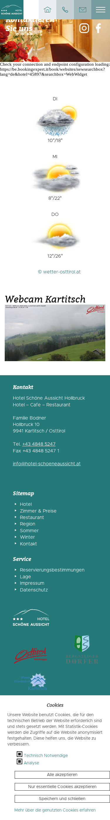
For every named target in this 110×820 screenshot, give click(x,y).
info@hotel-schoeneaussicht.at (47, 463)
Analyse (31, 763)
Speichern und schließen (62, 799)
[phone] (65, 9)
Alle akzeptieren (62, 775)
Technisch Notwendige (46, 756)
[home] (47, 9)
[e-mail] (83, 9)
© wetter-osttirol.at (59, 272)
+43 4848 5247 (39, 444)
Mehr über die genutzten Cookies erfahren (55, 810)
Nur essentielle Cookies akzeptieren (62, 787)
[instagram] (84, 28)
